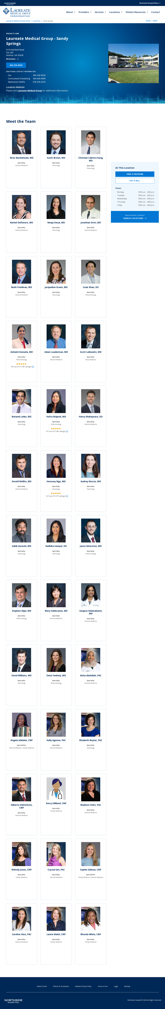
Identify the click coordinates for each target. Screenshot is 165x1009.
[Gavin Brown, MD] (56, 143)
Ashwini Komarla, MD (21, 352)
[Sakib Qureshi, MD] (21, 531)
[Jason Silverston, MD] (90, 531)
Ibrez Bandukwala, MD (21, 157)
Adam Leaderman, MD (56, 352)
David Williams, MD (22, 675)
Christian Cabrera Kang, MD (90, 159)
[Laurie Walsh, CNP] (56, 919)
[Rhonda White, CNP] (90, 919)
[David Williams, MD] (21, 661)
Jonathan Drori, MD (91, 222)
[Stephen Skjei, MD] (21, 596)
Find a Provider (135, 174)
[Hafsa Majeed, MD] (56, 402)
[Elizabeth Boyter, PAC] (90, 725)
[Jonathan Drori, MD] (90, 208)
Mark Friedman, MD (21, 287)
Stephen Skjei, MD (21, 610)
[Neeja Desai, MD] (56, 208)
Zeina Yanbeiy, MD (56, 675)
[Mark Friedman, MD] (21, 272)
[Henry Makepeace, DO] (90, 402)
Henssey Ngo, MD (56, 481)
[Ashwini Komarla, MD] (21, 337)
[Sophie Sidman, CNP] (90, 855)
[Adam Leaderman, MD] (56, 337)
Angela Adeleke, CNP (22, 740)
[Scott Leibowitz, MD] (90, 337)
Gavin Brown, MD (56, 157)
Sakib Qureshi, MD (21, 546)
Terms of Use (103, 986)
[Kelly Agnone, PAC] (56, 725)
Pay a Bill (135, 180)
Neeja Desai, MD (56, 222)
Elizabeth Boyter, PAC (90, 740)
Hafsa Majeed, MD (56, 416)
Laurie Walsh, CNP (56, 934)
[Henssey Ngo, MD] (56, 467)
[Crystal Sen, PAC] (56, 855)
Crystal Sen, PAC (56, 869)
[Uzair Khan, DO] (90, 272)
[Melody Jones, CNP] (21, 855)
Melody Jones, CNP (22, 869)
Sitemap (127, 986)
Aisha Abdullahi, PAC (90, 675)
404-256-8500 (16, 65)
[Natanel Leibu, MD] (21, 402)
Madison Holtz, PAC (90, 804)
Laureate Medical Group (30, 90)
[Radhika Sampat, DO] (56, 531)
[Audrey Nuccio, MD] (90, 467)
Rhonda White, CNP (90, 934)
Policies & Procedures (61, 986)
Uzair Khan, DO (91, 287)
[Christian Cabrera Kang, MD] (90, 143)
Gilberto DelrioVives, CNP (21, 806)
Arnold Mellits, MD (21, 481)
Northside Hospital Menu (149, 3)
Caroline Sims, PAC (21, 934)
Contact (155, 12)
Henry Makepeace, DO (91, 416)
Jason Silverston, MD (91, 546)
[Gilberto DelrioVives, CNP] (21, 790)
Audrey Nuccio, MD (91, 481)
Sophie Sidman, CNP (90, 869)
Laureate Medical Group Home (18, 21)
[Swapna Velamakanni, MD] (90, 596)
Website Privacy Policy (83, 986)
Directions (10, 59)
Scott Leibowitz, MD (90, 352)
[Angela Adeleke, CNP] (21, 725)
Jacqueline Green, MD (56, 287)
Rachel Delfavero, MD (21, 222)
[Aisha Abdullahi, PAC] (90, 661)
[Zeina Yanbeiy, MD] (56, 661)
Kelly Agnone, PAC (56, 740)
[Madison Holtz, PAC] (90, 790)
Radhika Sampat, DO (56, 546)
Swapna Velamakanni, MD (90, 612)
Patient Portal (42, 986)
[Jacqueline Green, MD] (56, 272)
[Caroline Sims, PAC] (21, 919)
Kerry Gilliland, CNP (56, 803)
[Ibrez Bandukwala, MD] (21, 143)
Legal (116, 986)
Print (155, 21)
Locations (36, 21)
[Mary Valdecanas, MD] (56, 596)
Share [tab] (148, 21)
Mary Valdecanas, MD (56, 610)
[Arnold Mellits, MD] (21, 467)
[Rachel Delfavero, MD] (21, 208)
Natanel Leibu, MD (21, 416)
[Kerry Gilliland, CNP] (56, 789)
